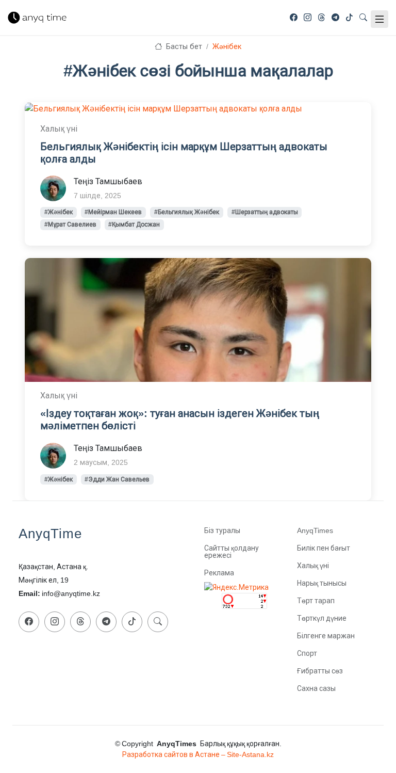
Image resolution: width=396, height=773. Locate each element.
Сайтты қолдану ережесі (231, 551)
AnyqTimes (315, 530)
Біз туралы (222, 530)
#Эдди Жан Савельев (117, 479)
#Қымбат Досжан (134, 224)
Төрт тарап (316, 600)
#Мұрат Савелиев (70, 224)
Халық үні (313, 565)
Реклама (219, 572)
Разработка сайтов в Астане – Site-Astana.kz (198, 754)
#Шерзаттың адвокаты (265, 212)
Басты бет (183, 46)
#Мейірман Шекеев (113, 212)
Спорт (307, 653)
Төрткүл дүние (321, 618)
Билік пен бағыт (323, 548)
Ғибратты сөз (320, 670)
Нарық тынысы (321, 583)
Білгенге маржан (326, 635)
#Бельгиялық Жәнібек (186, 212)
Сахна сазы (316, 688)
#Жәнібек (58, 212)
